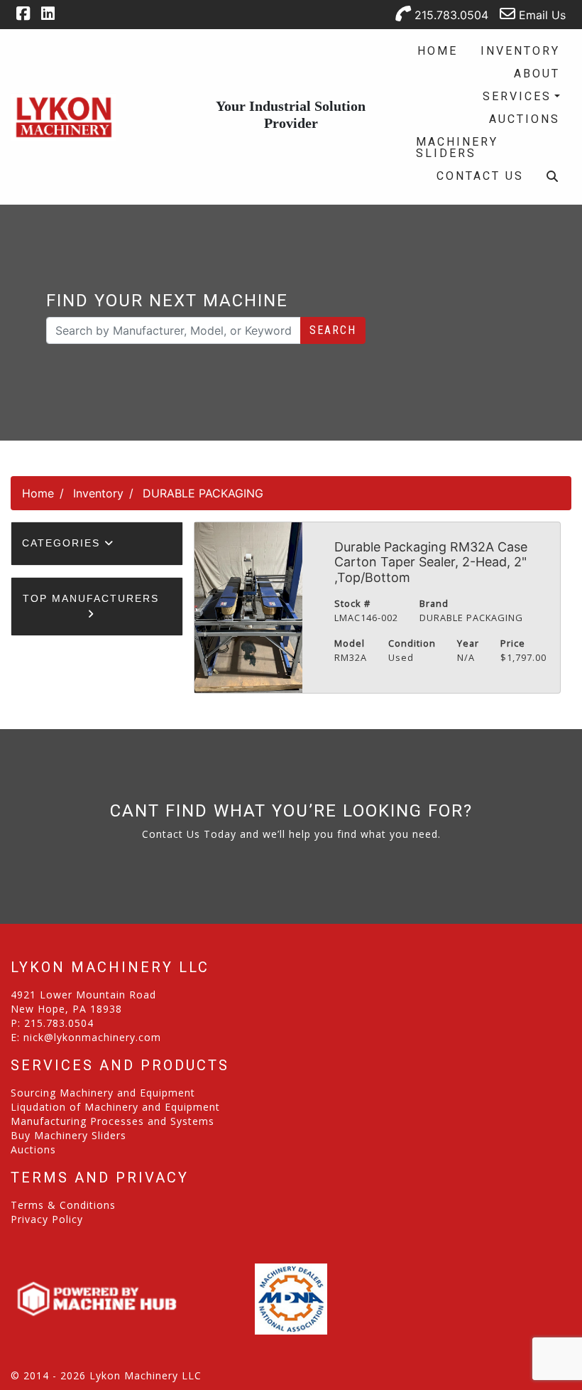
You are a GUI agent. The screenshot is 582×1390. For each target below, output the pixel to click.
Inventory (520, 51)
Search (332, 330)
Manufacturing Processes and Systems (112, 1121)
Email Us (540, 15)
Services (517, 96)
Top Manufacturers (91, 598)
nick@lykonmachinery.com (92, 1037)
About (537, 73)
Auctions (524, 119)
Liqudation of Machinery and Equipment (115, 1107)
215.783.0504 (449, 15)
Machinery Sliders (457, 147)
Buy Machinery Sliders (68, 1135)
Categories (63, 543)
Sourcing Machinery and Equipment (103, 1092)
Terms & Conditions (63, 1205)
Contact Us (480, 176)
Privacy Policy (47, 1219)
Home (437, 51)
